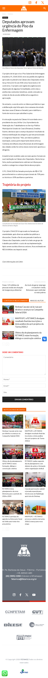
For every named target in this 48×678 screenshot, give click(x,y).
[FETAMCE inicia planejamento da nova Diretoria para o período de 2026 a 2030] (12, 479)
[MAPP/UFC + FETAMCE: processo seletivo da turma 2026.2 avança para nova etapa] (35, 507)
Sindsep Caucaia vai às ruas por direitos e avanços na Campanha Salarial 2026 (29, 310)
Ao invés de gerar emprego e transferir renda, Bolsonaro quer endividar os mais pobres (35, 288)
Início (4, 14)
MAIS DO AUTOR (36, 301)
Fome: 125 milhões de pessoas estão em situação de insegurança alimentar (12, 287)
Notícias (10, 14)
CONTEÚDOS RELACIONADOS (15, 301)
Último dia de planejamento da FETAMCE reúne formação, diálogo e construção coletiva (28, 335)
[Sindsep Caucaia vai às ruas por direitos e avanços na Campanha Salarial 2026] (8, 309)
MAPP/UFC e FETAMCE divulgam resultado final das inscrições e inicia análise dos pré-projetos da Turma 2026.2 (35, 436)
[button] (44, 8)
